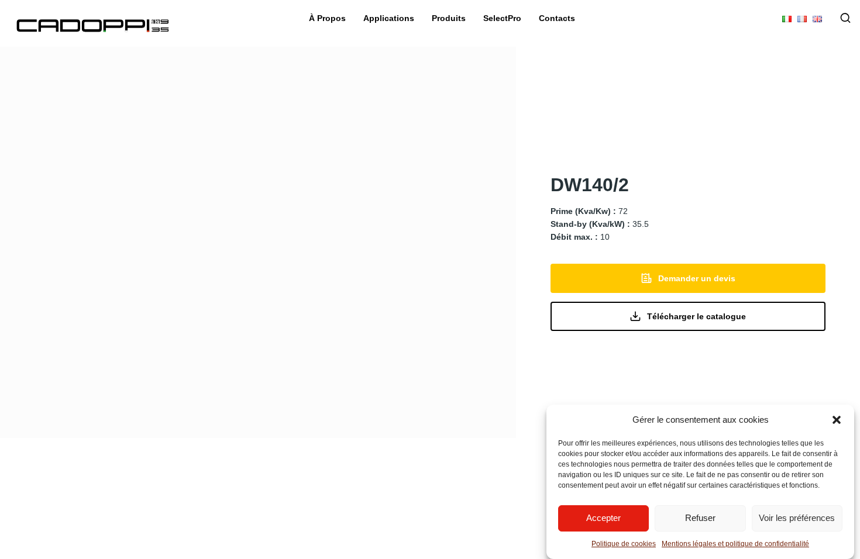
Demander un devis (696, 278)
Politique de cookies (623, 544)
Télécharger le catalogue (696, 316)
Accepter (603, 518)
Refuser (700, 518)
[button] (836, 420)
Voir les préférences (797, 518)
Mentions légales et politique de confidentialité (735, 544)
